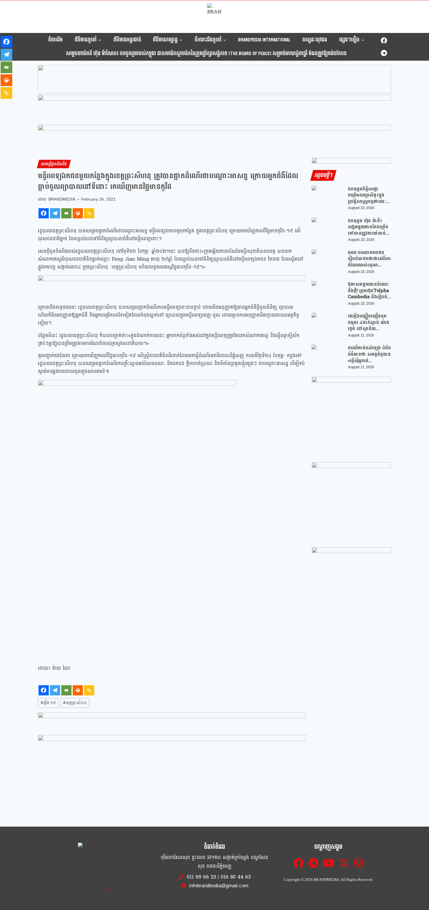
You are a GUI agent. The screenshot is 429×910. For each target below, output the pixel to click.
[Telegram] (384, 53)
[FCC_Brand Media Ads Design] (172, 722)
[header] (172, 286)
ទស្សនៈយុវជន (314, 39)
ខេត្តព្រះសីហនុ (75, 702)
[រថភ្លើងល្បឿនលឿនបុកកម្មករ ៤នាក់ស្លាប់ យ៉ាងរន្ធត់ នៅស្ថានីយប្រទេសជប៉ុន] (327, 326)
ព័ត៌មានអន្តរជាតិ (127, 39)
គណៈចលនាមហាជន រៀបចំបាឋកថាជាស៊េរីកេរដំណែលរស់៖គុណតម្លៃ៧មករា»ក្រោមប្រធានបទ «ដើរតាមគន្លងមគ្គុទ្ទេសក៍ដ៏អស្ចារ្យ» (369, 258)
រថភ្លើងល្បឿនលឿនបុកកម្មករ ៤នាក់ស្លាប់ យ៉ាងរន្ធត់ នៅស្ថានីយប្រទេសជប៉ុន (368, 322)
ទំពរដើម (55, 39)
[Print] (78, 213)
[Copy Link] (89, 213)
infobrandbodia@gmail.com (218, 885)
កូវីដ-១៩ (48, 702)
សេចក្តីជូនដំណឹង (54, 164)
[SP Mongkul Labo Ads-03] (351, 587)
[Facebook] (384, 40)
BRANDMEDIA (61, 199)
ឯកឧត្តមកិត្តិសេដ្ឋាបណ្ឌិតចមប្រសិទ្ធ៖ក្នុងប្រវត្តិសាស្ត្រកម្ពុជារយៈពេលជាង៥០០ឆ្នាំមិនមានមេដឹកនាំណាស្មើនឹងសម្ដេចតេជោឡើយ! (368, 195)
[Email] (66, 213)
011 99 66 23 (201, 876)
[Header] (172, 746)
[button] (214, 92)
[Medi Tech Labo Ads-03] (351, 501)
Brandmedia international (264, 39)
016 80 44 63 (236, 876)
